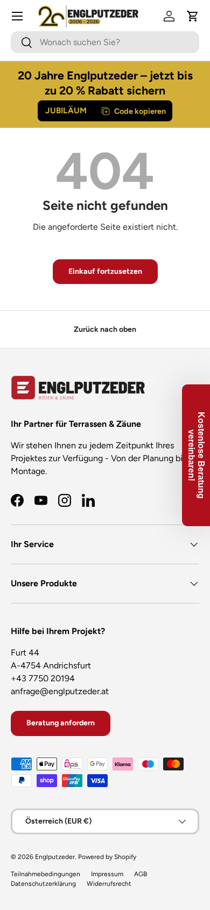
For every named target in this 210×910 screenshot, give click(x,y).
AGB (140, 874)
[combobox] (105, 42)
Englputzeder (55, 857)
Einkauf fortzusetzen (105, 271)
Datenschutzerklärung (43, 883)
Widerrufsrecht (109, 883)
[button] (193, 16)
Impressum (107, 874)
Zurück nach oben (105, 329)
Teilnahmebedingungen (45, 874)
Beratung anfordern (60, 722)
